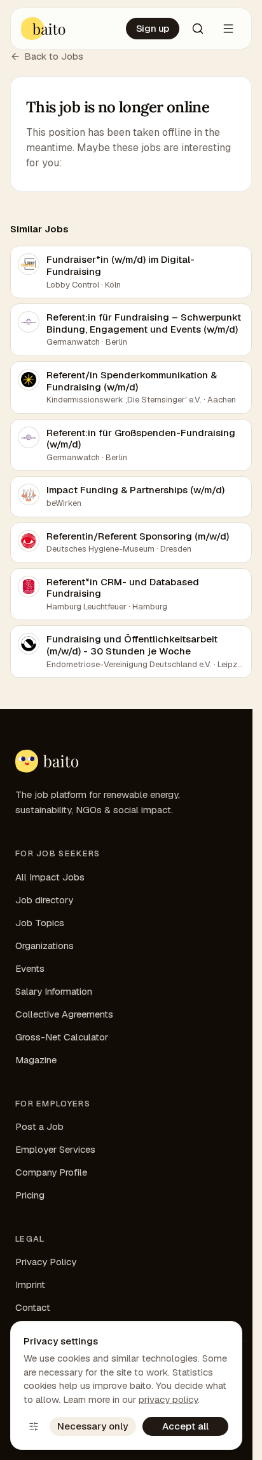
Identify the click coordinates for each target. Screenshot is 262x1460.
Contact (32, 1307)
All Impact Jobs (50, 877)
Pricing (30, 1195)
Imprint (30, 1284)
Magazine (36, 1060)
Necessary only (92, 1426)
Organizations (44, 945)
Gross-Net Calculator (61, 1037)
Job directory (44, 900)
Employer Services (55, 1149)
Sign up (152, 28)
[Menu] (228, 28)
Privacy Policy (45, 1262)
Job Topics (39, 923)
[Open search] (197, 28)
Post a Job (39, 1126)
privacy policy (168, 1399)
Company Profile (51, 1172)
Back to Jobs (53, 56)
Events (30, 968)
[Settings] (34, 1426)
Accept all (185, 1426)
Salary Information (53, 991)
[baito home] (43, 28)
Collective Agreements (64, 1014)
